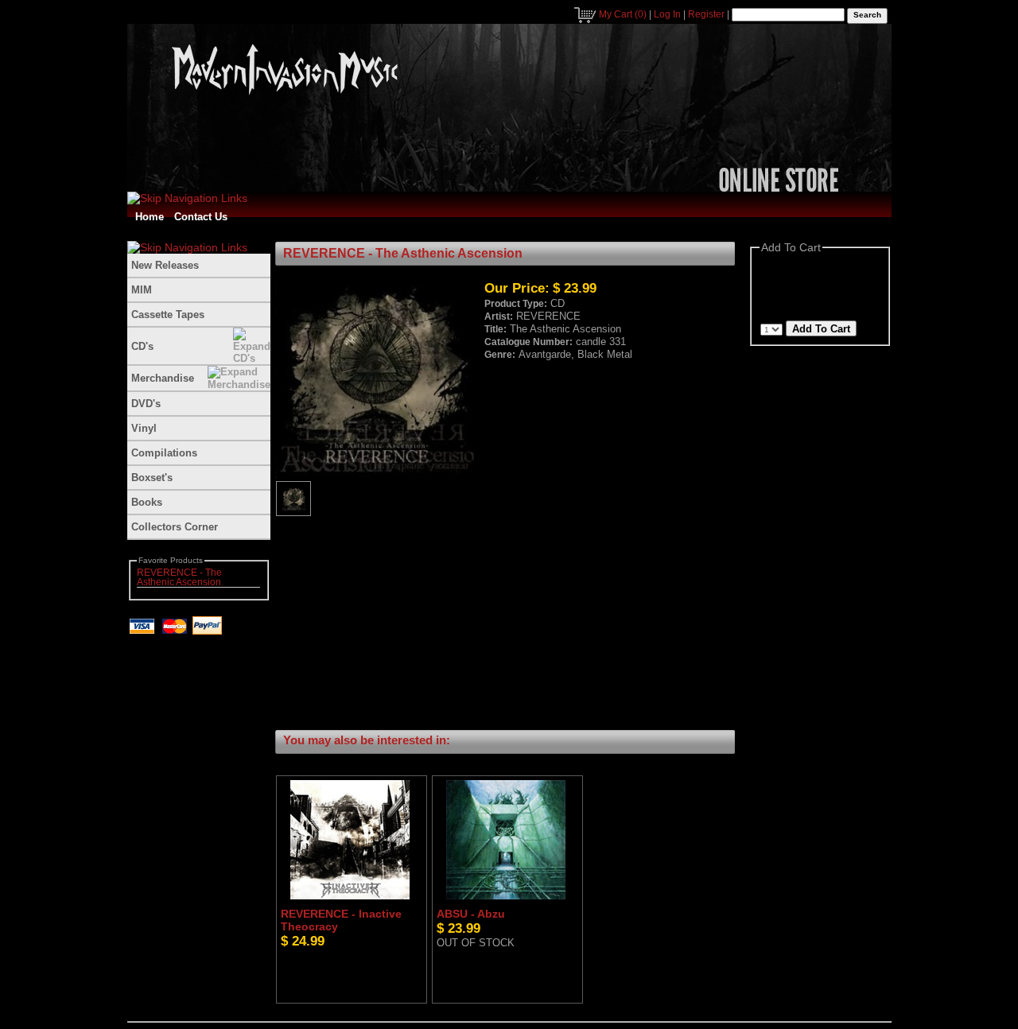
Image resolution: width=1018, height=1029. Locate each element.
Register (706, 14)
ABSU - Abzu (471, 913)
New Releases (165, 265)
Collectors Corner (174, 527)
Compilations (164, 453)
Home (149, 217)
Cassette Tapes (167, 314)
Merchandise (162, 378)
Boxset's (152, 477)
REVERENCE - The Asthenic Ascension (179, 577)
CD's (142, 346)
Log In (667, 14)
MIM (141, 290)
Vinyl (144, 428)
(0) (623, 14)
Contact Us (200, 217)
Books (146, 502)
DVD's (146, 404)
